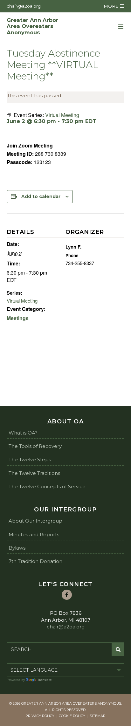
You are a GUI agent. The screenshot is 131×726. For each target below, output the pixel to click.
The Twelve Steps (30, 459)
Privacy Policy (39, 716)
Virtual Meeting (22, 300)
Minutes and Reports (34, 534)
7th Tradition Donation (35, 561)
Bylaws (17, 548)
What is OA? (23, 433)
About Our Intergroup (35, 521)
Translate (45, 679)
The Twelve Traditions (34, 473)
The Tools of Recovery (35, 446)
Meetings (18, 318)
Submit (118, 649)
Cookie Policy (72, 716)
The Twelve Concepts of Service (47, 486)
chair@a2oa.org (24, 6)
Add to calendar (40, 196)
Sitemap (98, 716)
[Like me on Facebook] (67, 595)
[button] (113, 6)
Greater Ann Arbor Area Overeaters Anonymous (32, 26)
